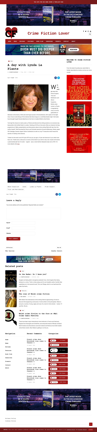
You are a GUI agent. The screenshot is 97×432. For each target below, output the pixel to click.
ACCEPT (91, 429)
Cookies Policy (10, 421)
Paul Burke (23, 296)
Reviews (22, 41)
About (73, 41)
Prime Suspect (50, 187)
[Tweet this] (58, 78)
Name (8, 222)
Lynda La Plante (35, 187)
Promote (58, 41)
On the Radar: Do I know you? (33, 274)
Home (9, 41)
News (15, 41)
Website (8, 233)
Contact (66, 41)
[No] (95, 429)
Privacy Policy (10, 418)
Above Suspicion (13, 187)
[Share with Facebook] (55, 78)
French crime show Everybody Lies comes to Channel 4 (36, 341)
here (18, 144)
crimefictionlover (13, 72)
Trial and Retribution (16, 189)
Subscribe (49, 41)
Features (31, 41)
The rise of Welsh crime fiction (34, 294)
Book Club (39, 41)
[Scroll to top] (90, 424)
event (24, 187)
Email (8, 228)
